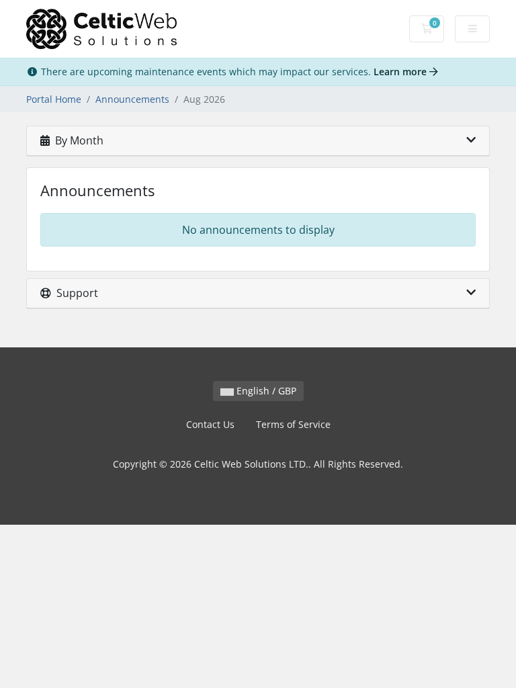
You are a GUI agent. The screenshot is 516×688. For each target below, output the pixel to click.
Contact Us (210, 424)
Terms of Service (293, 424)
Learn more (401, 71)
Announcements (132, 99)
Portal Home (53, 99)
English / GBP (265, 390)
